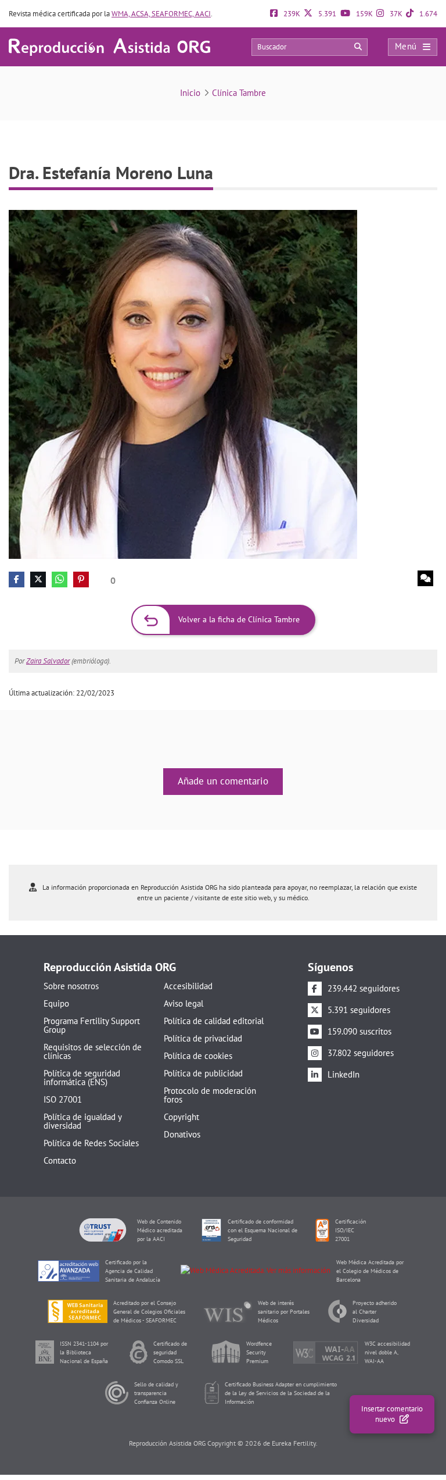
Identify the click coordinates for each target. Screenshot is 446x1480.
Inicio (190, 92)
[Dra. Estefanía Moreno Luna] (183, 383)
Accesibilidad (188, 986)
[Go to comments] (425, 578)
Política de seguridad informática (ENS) (82, 1077)
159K (363, 14)
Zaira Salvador (48, 661)
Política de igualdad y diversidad (82, 1121)
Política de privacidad (203, 1038)
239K (291, 14)
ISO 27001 (63, 1099)
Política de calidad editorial (214, 1021)
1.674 (427, 14)
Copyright (181, 1116)
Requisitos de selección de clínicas (93, 1051)
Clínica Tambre (239, 92)
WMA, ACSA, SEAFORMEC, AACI (161, 14)
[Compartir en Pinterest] (81, 579)
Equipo (56, 1003)
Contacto (60, 1160)
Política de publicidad (203, 1073)
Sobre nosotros (71, 986)
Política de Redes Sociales (91, 1143)
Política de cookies (198, 1055)
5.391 (326, 14)
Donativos (182, 1134)
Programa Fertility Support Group (92, 1025)
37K (395, 14)
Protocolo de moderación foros (210, 1095)
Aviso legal (183, 1003)
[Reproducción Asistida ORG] (109, 46)
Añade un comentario (223, 781)
